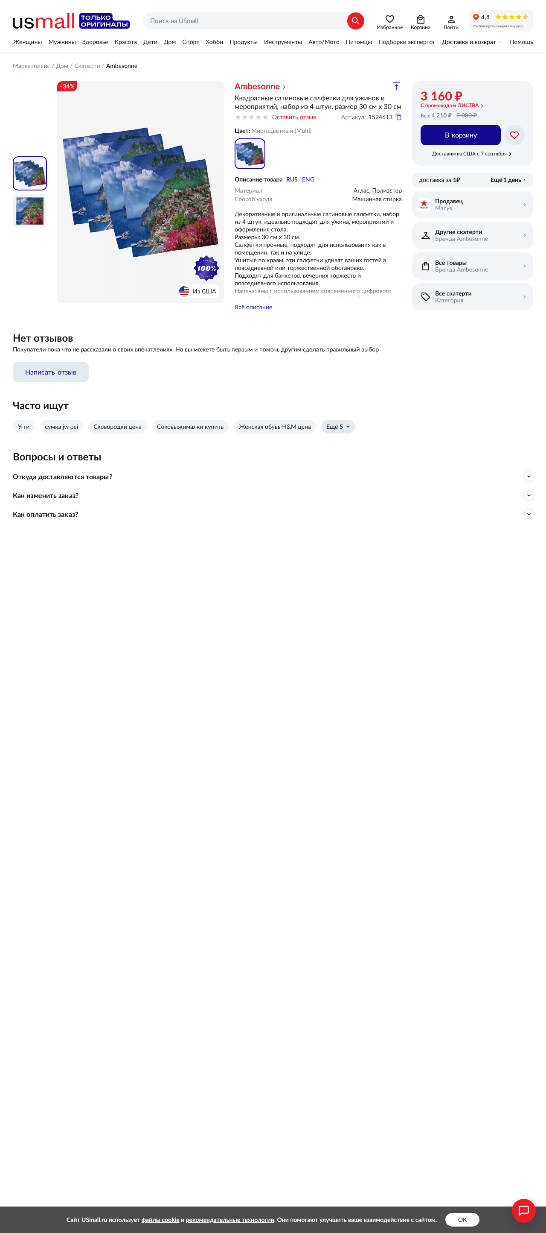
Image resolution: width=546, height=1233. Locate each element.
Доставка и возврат (469, 41)
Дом (170, 41)
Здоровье (95, 41)
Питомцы (359, 41)
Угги (23, 426)
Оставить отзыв (294, 117)
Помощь (521, 41)
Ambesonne (121, 65)
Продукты (243, 41)
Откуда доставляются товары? (62, 476)
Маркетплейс (31, 65)
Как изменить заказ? (45, 495)
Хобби (214, 41)
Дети (150, 41)
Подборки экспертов (407, 41)
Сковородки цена (117, 426)
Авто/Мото (323, 41)
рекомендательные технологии (230, 1219)
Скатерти (87, 65)
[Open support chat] (524, 1211)
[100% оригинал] (206, 268)
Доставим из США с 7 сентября (469, 153)
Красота (126, 41)
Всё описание (253, 307)
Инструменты (283, 41)
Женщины (27, 41)
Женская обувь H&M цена (275, 426)
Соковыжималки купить (190, 426)
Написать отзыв (50, 372)
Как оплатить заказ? (45, 514)
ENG (308, 179)
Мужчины (62, 41)
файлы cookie (161, 1219)
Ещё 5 (334, 426)
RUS (292, 179)
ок (462, 1219)
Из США (204, 291)
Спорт (190, 41)
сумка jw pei (61, 426)
